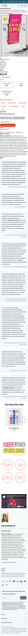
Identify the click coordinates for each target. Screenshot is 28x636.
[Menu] (2, 5)
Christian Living (10, 132)
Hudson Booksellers (14, 106)
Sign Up (23, 598)
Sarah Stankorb (6, 59)
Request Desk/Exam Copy (7, 125)
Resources (4, 618)
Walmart (3, 109)
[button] (14, 58)
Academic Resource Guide (7, 477)
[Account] (22, 5)
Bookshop (3, 106)
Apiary (1, 69)
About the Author (4, 133)
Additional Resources (20, 477)
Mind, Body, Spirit (4, 129)
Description (3, 111)
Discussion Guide (20, 465)
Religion (2, 132)
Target (23, 106)
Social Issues (19, 132)
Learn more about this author (8, 562)
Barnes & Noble (12, 103)
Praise (1, 157)
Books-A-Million (22, 103)
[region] (14, 419)
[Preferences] (19, 5)
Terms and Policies (6, 622)
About (3, 614)
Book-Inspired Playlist (8, 465)
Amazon (3, 103)
